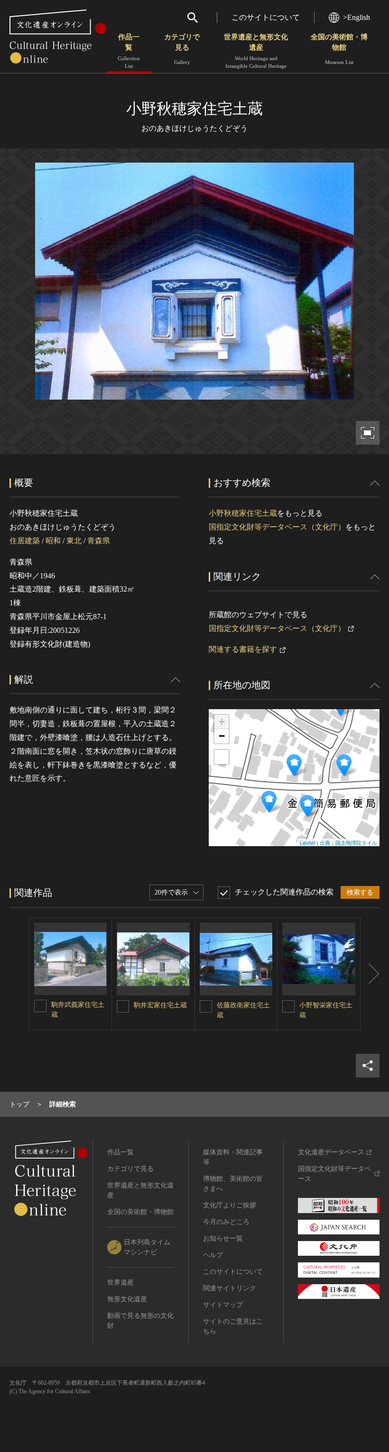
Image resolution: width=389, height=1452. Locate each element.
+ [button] (222, 722)
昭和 (53, 541)
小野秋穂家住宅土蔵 (243, 513)
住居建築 (24, 541)
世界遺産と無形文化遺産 (256, 51)
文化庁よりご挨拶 (229, 1205)
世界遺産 (120, 1282)
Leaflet (307, 842)
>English (356, 17)
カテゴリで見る (182, 49)
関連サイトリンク (229, 1288)
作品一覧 (129, 51)
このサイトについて (266, 17)
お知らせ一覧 (223, 1238)
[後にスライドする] (370, 973)
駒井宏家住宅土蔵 (160, 1005)
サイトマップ (223, 1304)
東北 (74, 541)
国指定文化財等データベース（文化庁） (277, 527)
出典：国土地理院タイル (348, 842)
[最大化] (221, 757)
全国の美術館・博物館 (339, 49)
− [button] (222, 736)
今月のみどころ (226, 1221)
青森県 (98, 541)
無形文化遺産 (127, 1299)
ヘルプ (213, 1255)
